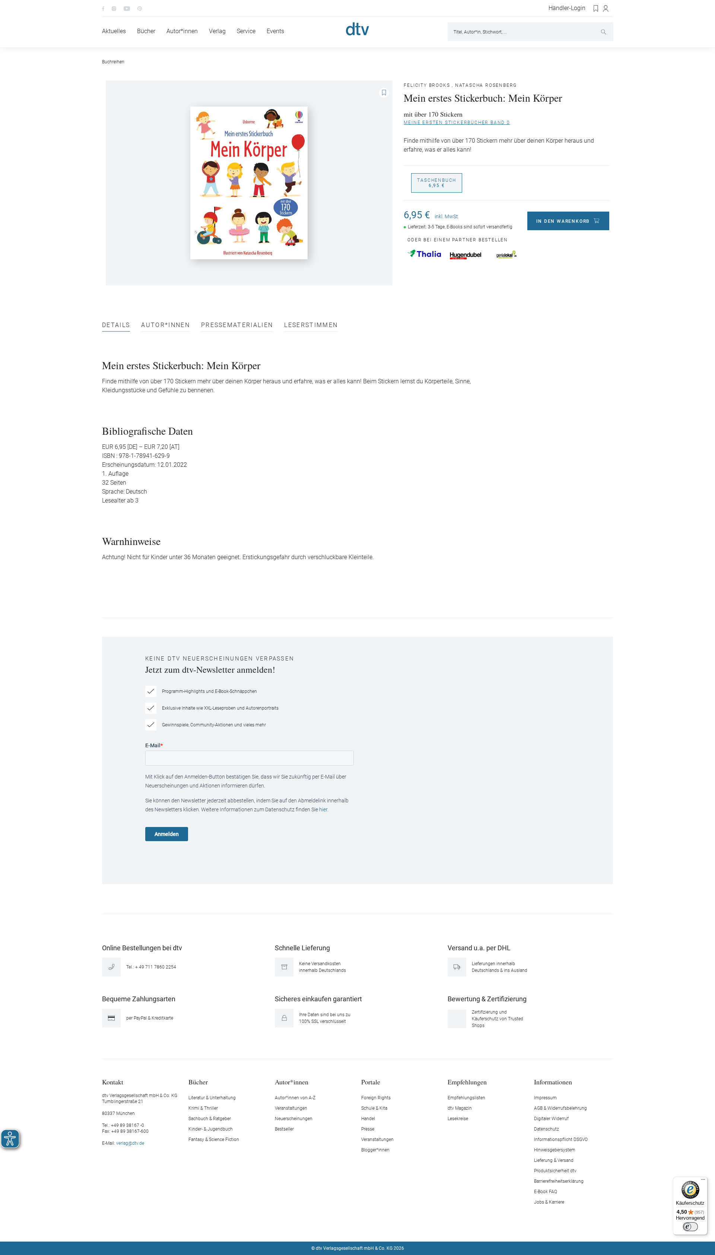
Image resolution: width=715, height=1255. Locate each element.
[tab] (116, 327)
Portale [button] (370, 1081)
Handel (368, 1118)
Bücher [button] (198, 1081)
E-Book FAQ (545, 1191)
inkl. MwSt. (447, 216)
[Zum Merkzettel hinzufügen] (384, 93)
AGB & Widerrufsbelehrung (560, 1108)
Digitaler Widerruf (551, 1118)
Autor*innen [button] (291, 1081)
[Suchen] (604, 31)
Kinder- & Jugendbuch (210, 1129)
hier (323, 809)
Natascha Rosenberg (486, 85)
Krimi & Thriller (203, 1108)
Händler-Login (567, 8)
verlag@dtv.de (130, 1143)
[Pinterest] (139, 8)
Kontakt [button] (112, 1081)
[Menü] (703, 1181)
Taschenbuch (436, 183)
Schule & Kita (374, 1108)
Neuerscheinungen (293, 1118)
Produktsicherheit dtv (555, 1170)
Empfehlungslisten (466, 1097)
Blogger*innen (375, 1150)
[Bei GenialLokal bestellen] (506, 254)
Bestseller (284, 1129)
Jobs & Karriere (549, 1202)
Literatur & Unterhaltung (212, 1097)
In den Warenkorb (563, 221)
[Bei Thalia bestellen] (424, 253)
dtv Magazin (460, 1108)
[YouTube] (127, 8)
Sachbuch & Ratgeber (209, 1118)
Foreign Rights (376, 1097)
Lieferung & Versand (553, 1160)
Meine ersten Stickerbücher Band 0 (457, 122)
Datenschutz (546, 1129)
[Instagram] (114, 8)
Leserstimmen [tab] (311, 325)
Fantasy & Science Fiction (213, 1139)
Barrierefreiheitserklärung (559, 1181)
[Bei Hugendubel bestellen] (465, 256)
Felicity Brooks (427, 85)
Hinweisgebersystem (554, 1150)
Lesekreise (458, 1118)
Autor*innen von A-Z (295, 1097)
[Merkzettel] (596, 8)
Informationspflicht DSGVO (561, 1139)
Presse (367, 1129)
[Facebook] (103, 8)
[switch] (690, 1226)
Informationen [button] (553, 1081)
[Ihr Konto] (606, 8)
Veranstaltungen (291, 1108)
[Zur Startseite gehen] (357, 28)
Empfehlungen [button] (467, 1081)
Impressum (545, 1097)
